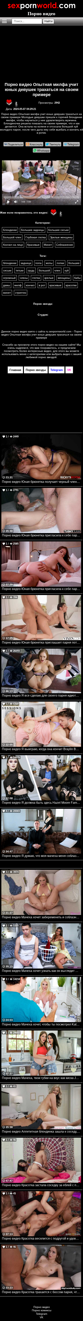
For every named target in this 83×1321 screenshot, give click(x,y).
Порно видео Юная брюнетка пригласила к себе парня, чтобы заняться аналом (41, 535)
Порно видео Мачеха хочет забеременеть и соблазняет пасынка (41, 917)
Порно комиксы (41, 1310)
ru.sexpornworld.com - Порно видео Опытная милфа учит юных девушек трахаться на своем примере (41, 334)
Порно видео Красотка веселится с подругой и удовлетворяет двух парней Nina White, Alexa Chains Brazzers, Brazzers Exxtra (41, 1238)
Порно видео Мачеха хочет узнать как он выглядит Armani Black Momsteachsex (41, 970)
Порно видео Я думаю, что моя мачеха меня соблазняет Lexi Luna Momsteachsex (41, 855)
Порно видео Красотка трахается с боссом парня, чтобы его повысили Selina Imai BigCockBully (41, 1292)
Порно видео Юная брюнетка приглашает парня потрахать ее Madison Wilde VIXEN (41, 642)
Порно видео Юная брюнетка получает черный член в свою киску (41, 481)
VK (41, 1317)
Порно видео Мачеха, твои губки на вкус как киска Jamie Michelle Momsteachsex (41, 1078)
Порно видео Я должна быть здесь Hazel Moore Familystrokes (41, 802)
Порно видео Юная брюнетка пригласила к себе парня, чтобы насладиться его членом (41, 589)
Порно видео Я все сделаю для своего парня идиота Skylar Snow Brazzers (41, 695)
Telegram (41, 1313)
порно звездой (47, 357)
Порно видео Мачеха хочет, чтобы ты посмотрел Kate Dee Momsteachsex (41, 1024)
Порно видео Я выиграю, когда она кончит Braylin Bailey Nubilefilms (41, 749)
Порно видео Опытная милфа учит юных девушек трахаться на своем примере (41, 89)
